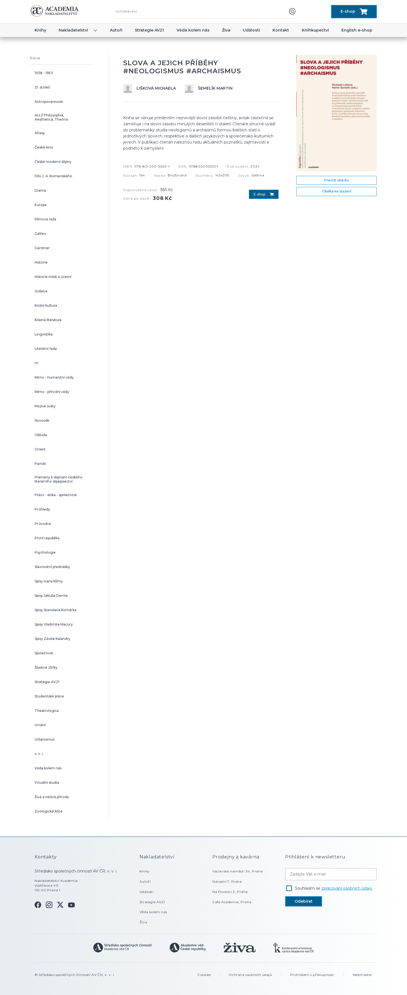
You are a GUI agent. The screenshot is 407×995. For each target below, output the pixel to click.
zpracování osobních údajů (346, 888)
